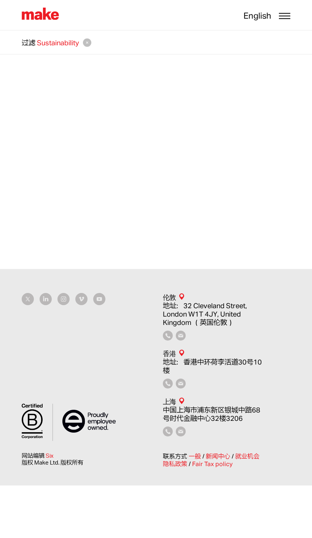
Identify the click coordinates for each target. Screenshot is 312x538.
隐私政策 (176, 464)
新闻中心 (219, 456)
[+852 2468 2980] (168, 385)
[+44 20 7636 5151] (168, 337)
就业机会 (247, 456)
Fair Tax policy (212, 464)
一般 (195, 456)
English (257, 15)
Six (50, 455)
